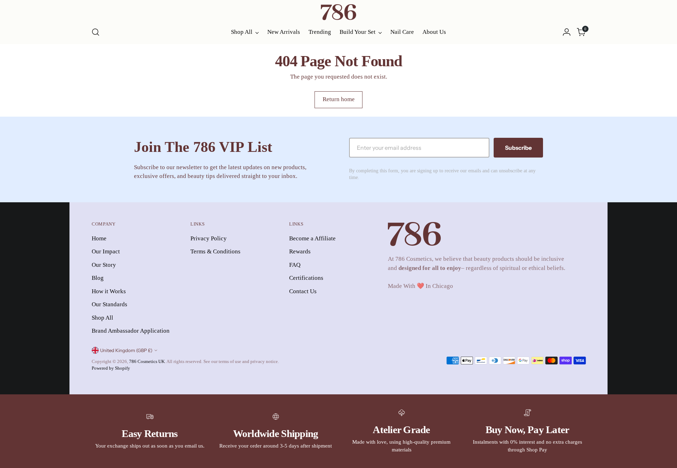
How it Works (109, 291)
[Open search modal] (96, 32)
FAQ (294, 264)
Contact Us (303, 291)
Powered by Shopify (111, 368)
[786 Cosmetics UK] (338, 12)
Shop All (102, 317)
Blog (98, 278)
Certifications (306, 278)
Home (99, 238)
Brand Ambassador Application (131, 330)
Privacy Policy (208, 238)
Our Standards (109, 304)
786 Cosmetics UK (147, 361)
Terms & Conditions (215, 251)
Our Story (104, 264)
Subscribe (518, 147)
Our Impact (106, 251)
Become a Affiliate (312, 238)
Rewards (300, 251)
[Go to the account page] (567, 32)
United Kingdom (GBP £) (126, 350)
